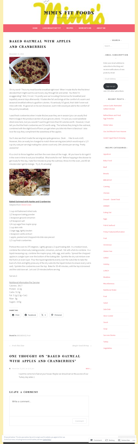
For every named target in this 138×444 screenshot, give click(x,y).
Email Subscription (117, 55)
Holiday (106, 264)
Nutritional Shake (109, 290)
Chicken (106, 193)
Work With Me (85, 28)
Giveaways (107, 245)
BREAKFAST (21, 336)
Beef (105, 167)
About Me (101, 28)
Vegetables (107, 348)
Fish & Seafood (109, 225)
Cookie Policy (47, 439)
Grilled (105, 257)
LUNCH (106, 270)
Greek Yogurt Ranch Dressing (114, 138)
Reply (88, 369)
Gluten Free (107, 251)
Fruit (28, 336)
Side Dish (107, 309)
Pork (105, 296)
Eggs (105, 219)
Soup (105, 329)
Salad (105, 303)
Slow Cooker (108, 316)
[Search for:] (116, 46)
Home (35, 28)
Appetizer (107, 154)
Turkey (105, 341)
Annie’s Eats (26, 204)
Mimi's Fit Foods (69, 13)
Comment (79, 421)
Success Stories (109, 335)
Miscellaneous (108, 283)
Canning (106, 186)
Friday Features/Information (114, 232)
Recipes (69, 28)
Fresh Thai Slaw (18, 346)
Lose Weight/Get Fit (52, 28)
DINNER (106, 206)
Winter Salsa (108, 125)
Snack (105, 322)
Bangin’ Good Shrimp (81, 346)
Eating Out (107, 212)
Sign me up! (110, 86)
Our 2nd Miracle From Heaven (114, 131)
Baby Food (107, 160)
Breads (106, 173)
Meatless (106, 277)
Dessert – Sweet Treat (111, 199)
